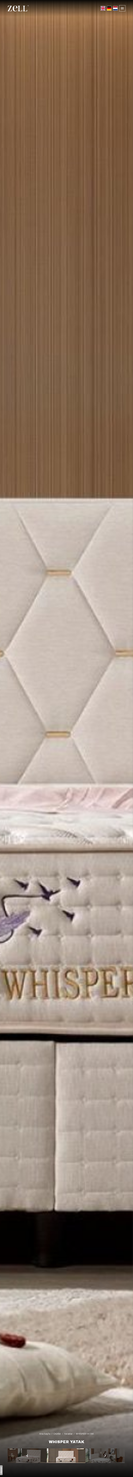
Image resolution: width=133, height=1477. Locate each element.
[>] (27, 1455)
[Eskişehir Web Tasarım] (1, 1470)
